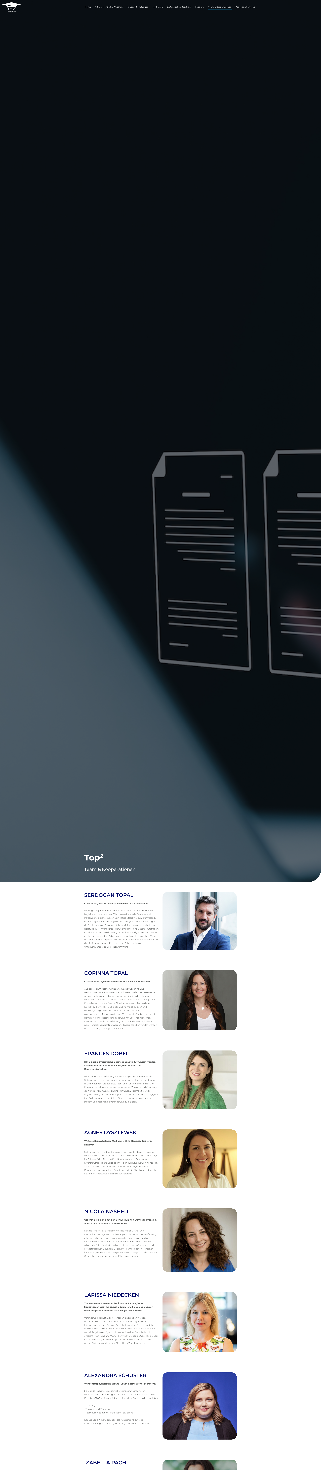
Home (88, 7)
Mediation (158, 7)
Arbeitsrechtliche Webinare (109, 7)
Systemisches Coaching (179, 7)
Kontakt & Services (245, 7)
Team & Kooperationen (220, 7)
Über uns (199, 7)
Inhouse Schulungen (138, 7)
